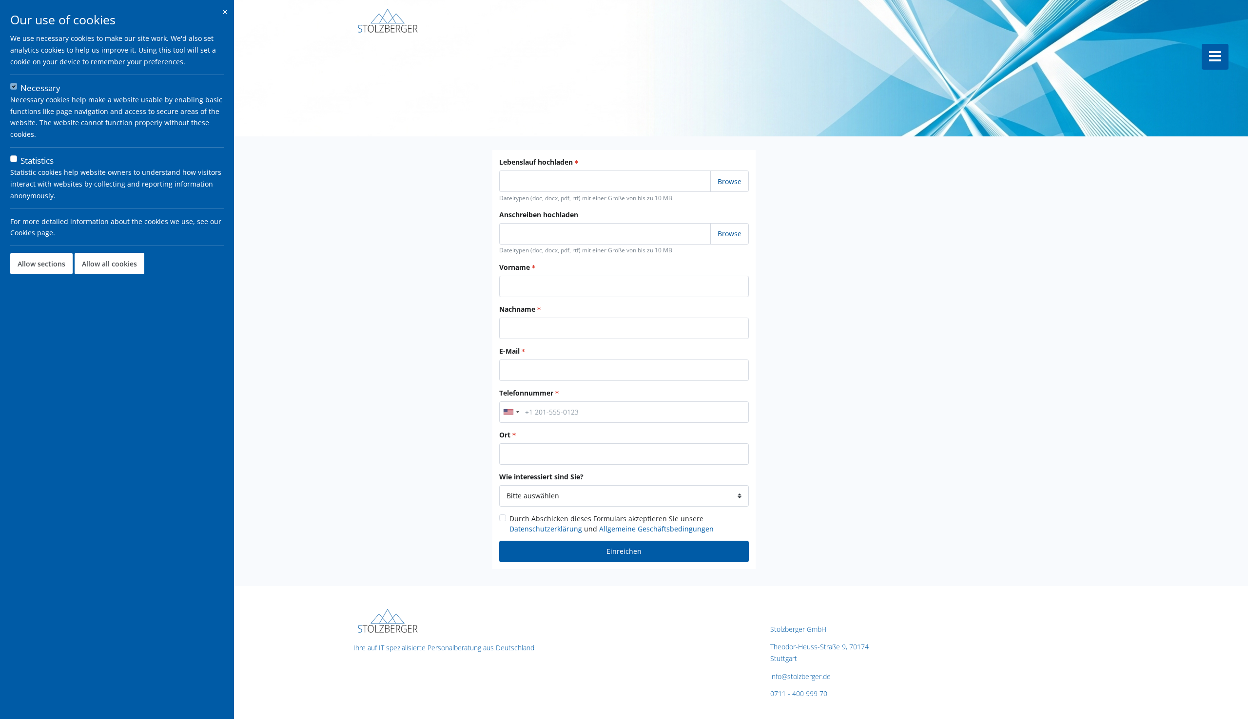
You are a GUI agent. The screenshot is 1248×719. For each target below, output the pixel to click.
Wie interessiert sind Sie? (541, 476)
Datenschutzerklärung (545, 528)
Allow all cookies (109, 263)
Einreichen (624, 551)
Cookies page (31, 232)
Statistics (37, 160)
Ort (504, 434)
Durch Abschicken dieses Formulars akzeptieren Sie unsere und (611, 523)
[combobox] (511, 412)
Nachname (517, 309)
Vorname (514, 267)
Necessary (40, 88)
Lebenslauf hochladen (536, 162)
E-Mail (509, 351)
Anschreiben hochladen (538, 214)
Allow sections (41, 263)
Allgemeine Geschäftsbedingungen (656, 528)
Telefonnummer (526, 392)
